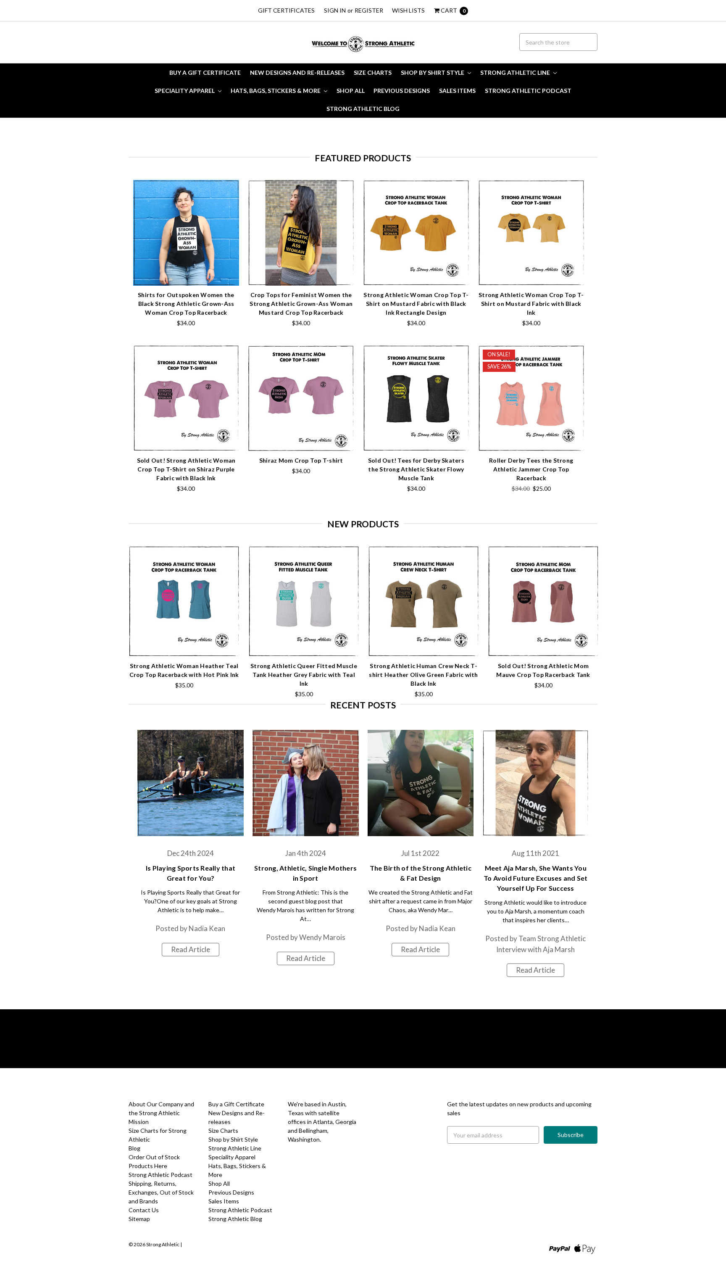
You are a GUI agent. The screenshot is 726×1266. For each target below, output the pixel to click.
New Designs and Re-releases (297, 72)
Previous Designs (402, 90)
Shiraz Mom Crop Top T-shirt (301, 460)
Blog (134, 1148)
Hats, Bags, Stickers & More (276, 90)
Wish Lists (408, 10)
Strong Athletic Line (515, 72)
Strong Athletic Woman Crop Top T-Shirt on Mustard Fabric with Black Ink (531, 303)
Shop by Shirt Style (433, 72)
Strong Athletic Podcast (528, 90)
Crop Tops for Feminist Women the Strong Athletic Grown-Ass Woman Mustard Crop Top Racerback (301, 303)
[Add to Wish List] (230, 201)
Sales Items (457, 90)
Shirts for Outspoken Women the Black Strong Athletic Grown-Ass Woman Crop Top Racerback (186, 303)
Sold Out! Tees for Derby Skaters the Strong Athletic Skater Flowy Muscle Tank (416, 469)
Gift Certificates (286, 10)
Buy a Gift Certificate (205, 72)
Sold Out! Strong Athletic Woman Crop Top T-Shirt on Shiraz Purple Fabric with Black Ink (186, 469)
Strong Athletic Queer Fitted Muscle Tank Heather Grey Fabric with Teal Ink (303, 674)
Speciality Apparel (185, 90)
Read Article (190, 949)
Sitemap (139, 1218)
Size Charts (373, 72)
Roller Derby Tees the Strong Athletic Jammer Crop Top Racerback (531, 469)
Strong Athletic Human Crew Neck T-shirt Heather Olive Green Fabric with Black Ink (423, 674)
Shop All (351, 90)
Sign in (335, 10)
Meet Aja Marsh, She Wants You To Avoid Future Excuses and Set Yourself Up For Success (536, 878)
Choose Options (186, 270)
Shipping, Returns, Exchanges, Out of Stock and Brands (161, 1192)
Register (369, 10)
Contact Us (144, 1209)
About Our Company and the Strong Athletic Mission (161, 1112)
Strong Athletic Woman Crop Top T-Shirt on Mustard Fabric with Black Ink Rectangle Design (415, 303)
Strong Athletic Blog (363, 108)
